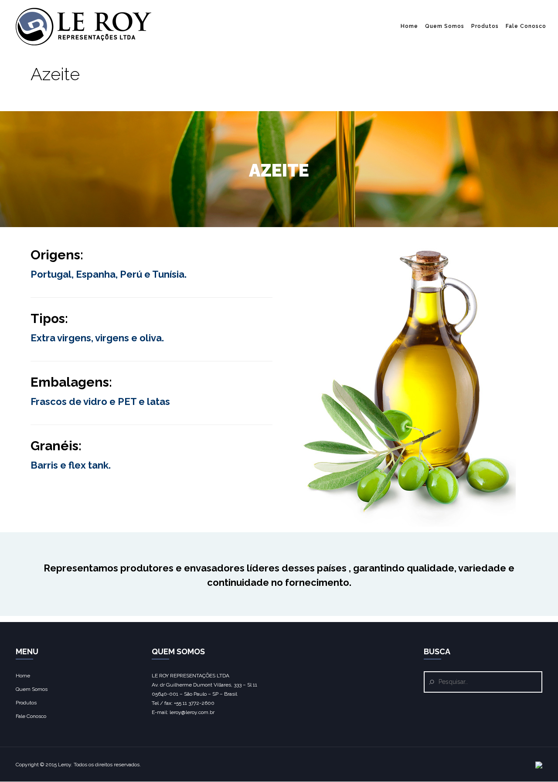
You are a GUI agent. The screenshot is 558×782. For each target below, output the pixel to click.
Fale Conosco (526, 26)
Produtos (485, 26)
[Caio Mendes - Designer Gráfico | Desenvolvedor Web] (538, 767)
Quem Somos (444, 26)
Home (409, 26)
